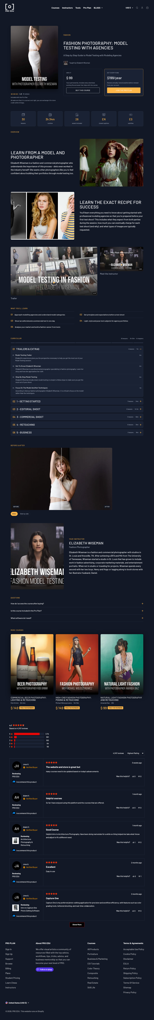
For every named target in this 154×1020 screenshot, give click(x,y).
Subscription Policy (132, 978)
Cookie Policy (129, 954)
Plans (7, 973)
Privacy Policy (129, 992)
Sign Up (9, 954)
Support (9, 959)
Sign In (8, 949)
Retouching (92, 978)
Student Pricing (12, 978)
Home (13, 22)
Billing (8, 968)
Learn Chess (11, 982)
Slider (14, 514)
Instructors (67, 7)
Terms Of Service (131, 982)
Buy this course (83, 90)
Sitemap (127, 987)
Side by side (24, 514)
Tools (78, 7)
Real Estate (92, 982)
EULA (126, 963)
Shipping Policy (130, 973)
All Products (93, 949)
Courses (55, 7)
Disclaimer (128, 959)
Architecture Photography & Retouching (27, 842)
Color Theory (93, 968)
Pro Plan (87, 7)
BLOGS (97, 7)
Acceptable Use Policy (133, 949)
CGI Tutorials (93, 963)
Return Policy (129, 968)
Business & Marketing (97, 959)
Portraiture (92, 954)
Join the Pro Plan (124, 90)
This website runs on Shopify (32, 1011)
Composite (92, 973)
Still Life (91, 987)
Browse (8, 963)
